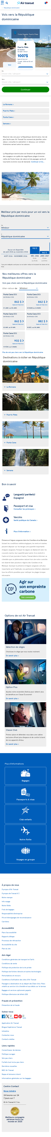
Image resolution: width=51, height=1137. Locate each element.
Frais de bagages (8, 909)
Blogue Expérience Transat (12, 1027)
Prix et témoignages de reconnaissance (16, 917)
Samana (6, 123)
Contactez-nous (8, 1035)
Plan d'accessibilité (9, 932)
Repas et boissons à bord (11, 1074)
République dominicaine (11, 8)
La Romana (7, 104)
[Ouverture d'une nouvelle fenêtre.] (3, 1017)
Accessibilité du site (9, 944)
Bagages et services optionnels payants (16, 990)
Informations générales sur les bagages (16, 1078)
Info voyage (6, 901)
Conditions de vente (9, 963)
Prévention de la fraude (11, 1005)
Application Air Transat (10, 1023)
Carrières (5, 921)
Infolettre (5, 1031)
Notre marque (7, 897)
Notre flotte (6, 905)
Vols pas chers (7, 1058)
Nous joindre (10, 1090)
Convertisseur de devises (11, 1050)
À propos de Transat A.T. (11, 893)
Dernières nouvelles (9, 1066)
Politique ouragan (8, 1054)
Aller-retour (8, 288)
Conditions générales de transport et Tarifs (18, 959)
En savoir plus (11, 655)
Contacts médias (8, 1039)
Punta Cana (8, 117)
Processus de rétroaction (11, 940)
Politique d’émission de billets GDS (15, 994)
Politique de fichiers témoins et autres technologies (21, 971)
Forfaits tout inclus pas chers (13, 1062)
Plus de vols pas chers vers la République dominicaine (22, 352)
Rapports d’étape (8, 936)
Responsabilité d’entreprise (12, 913)
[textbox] (25, 73)
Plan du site (6, 948)
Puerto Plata (8, 110)
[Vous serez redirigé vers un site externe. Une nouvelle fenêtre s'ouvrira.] (25, 590)
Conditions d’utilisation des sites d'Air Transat (19, 979)
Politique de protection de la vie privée (16, 967)
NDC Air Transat (8, 1070)
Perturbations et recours (11, 975)
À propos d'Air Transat (10, 889)
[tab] (25, 378)
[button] (9, 64)
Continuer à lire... (37, 162)
